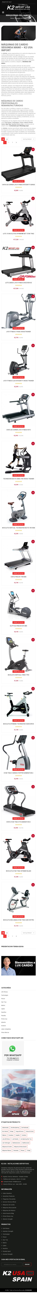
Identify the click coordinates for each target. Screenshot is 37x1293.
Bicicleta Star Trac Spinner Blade (18, 871)
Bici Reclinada (25, 1127)
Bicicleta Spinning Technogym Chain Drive (18, 724)
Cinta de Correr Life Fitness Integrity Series (18, 184)
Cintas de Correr (29, 1131)
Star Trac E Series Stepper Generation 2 (18, 773)
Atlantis (3, 1022)
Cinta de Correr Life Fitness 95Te (18, 430)
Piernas (22, 1150)
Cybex (3, 1009)
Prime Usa (4, 1019)
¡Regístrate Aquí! (7, 2)
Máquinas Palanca (6, 1150)
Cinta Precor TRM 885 (18, 577)
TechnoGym (4, 995)
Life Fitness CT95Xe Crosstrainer (18, 332)
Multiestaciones (16, 1142)
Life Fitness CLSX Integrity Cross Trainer (18, 381)
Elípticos (4, 1135)
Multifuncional (25, 1142)
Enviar (27, 1264)
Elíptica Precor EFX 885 (18, 626)
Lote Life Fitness (6, 1139)
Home (12, 18)
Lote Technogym (6, 1142)
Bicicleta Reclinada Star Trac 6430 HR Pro (18, 920)
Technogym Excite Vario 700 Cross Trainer (18, 479)
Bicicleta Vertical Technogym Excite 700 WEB (18, 528)
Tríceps (28, 1150)
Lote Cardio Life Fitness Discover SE (18, 283)
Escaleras (11, 1135)
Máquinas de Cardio (7, 1146)
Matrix (3, 1005)
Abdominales (5, 1127)
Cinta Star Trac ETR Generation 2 (18, 822)
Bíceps (11, 1131)
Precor (3, 998)
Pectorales (16, 1150)
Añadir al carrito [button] (18, 181)
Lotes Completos (6, 1029)
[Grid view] (3, 139)
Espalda (18, 1135)
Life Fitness (4, 992)
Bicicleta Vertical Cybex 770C (18, 675)
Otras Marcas (5, 1032)
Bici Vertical (5, 1131)
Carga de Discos (19, 1131)
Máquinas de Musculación (20, 1146)
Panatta (3, 1015)
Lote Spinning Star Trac (26, 1139)
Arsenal (3, 1025)
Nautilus (3, 1012)
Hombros (24, 1135)
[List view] (7, 139)
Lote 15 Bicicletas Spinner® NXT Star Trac (18, 233)
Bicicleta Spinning (15, 1127)
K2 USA (27, 1290)
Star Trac (3, 1002)
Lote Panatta (15, 1139)
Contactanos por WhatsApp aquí (19, 126)
